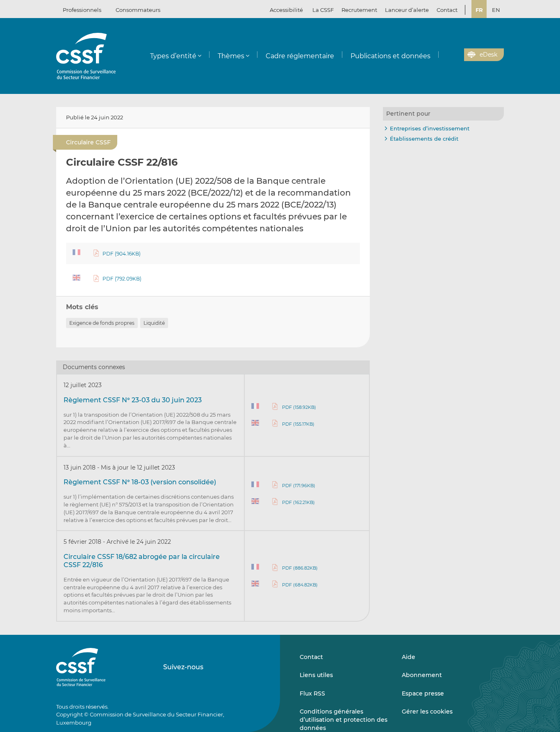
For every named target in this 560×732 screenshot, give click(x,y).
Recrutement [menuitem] (359, 10)
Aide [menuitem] (408, 657)
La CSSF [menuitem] (323, 10)
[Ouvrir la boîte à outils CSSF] (455, 55)
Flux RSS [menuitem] (312, 693)
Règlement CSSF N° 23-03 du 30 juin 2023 (133, 400)
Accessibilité (286, 10)
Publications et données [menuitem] (390, 56)
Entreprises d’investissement (429, 128)
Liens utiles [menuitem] (316, 675)
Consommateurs (138, 10)
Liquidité (154, 323)
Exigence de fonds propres (101, 323)
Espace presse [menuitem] (423, 693)
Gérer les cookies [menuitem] (427, 711)
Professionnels (82, 10)
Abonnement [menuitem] (422, 675)
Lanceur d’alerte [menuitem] (407, 10)
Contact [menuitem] (447, 10)
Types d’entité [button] (173, 56)
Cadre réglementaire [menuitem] (300, 56)
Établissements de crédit (424, 138)
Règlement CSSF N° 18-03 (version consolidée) (140, 482)
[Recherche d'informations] (445, 55)
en (496, 10)
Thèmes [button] (231, 56)
